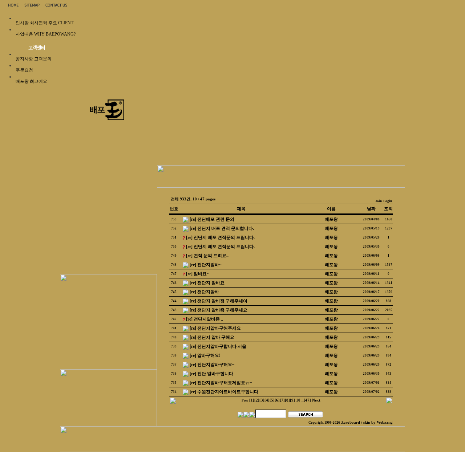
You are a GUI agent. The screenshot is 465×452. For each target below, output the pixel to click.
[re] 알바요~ (197, 273)
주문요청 (24, 70)
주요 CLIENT (60, 22)
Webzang (385, 422)
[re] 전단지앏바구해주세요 (215, 328)
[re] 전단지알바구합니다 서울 (218, 346)
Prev (245, 400)
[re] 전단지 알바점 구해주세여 (218, 301)
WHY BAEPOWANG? (55, 34)
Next (316, 400)
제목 (241, 208)
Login (388, 201)
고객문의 (43, 58)
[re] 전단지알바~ (205, 264)
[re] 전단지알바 (204, 291)
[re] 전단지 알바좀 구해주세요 (218, 310)
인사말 (22, 22)
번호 (174, 208)
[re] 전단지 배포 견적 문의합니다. (222, 228)
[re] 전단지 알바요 (207, 282)
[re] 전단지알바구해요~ (212, 364)
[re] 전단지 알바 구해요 (212, 337)
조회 (388, 208)
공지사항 (24, 58)
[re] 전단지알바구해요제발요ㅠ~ (221, 382)
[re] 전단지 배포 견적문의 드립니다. (220, 237)
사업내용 (24, 34)
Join (378, 201)
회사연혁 (38, 22)
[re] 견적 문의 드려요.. (207, 255)
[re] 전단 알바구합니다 (211, 373)
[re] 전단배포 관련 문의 (212, 219)
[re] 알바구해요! (205, 355)
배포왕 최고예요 (31, 81)
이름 (331, 208)
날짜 (371, 208)
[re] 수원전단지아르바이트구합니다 (224, 391)
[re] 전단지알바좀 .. (204, 319)
